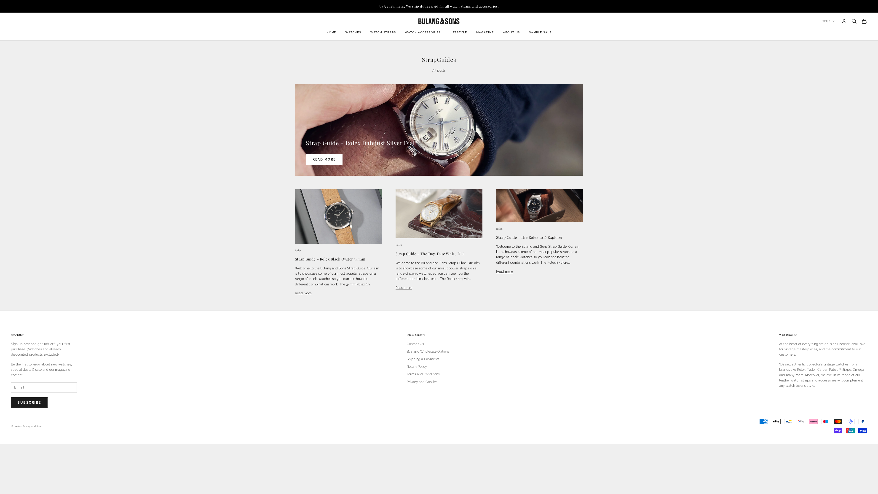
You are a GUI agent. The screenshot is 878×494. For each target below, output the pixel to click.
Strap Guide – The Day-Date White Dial (430, 253)
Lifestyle (458, 32)
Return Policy (417, 366)
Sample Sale (540, 32)
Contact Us (415, 344)
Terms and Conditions (423, 374)
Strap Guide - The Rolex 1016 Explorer (529, 237)
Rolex (298, 250)
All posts (439, 70)
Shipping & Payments (423, 359)
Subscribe (29, 402)
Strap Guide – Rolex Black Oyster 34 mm (330, 258)
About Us (511, 32)
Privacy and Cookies (422, 382)
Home (331, 32)
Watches (353, 32)
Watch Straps (383, 32)
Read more (324, 159)
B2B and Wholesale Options (428, 351)
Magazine (485, 32)
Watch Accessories (423, 32)
